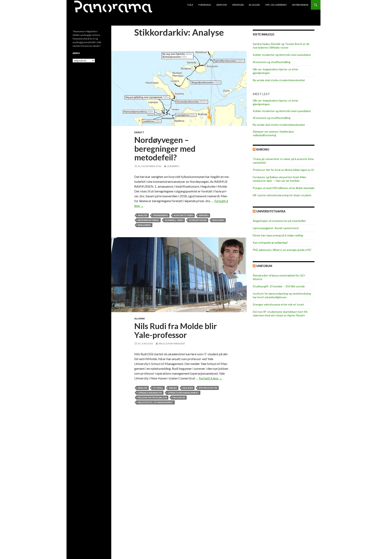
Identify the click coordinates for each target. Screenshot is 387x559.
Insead (173, 388)
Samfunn (221, 4)
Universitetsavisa (270, 211)
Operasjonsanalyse (150, 392)
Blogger (254, 4)
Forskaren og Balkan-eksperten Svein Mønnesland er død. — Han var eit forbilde (280, 178)
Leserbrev (173, 166)
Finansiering (160, 215)
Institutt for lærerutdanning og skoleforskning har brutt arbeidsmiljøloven (282, 295)
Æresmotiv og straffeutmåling (271, 62)
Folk (190, 4)
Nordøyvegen (198, 220)
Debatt (139, 132)
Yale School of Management (155, 402)
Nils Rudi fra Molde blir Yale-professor (175, 330)
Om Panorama (300, 4)
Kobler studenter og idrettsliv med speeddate (282, 54)
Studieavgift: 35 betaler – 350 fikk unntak (279, 286)
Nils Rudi (188, 388)
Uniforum (264, 266)
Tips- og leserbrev (276, 4)
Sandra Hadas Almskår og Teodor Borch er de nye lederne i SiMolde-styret (281, 45)
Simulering (144, 225)
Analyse (142, 215)
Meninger (238, 4)
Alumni (139, 318)
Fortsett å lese (210, 378)
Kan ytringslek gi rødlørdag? (270, 242)
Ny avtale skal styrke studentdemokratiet (279, 80)
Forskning (204, 4)
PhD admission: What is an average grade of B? (282, 249)
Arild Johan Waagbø (171, 343)
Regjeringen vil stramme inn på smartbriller (279, 220)
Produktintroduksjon (152, 397)
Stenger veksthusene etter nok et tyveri (278, 304)
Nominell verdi (174, 220)
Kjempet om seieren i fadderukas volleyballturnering (273, 133)
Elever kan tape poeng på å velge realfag (278, 235)
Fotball (158, 388)
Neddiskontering (148, 220)
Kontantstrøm (183, 215)
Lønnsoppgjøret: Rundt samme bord (276, 228)
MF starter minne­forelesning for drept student (282, 195)
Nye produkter (208, 388)
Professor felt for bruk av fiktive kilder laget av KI (283, 169)
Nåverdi (204, 215)
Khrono (262, 149)
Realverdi (218, 220)
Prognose (179, 397)
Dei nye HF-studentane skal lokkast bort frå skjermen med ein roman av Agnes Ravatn (280, 313)
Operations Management (183, 392)
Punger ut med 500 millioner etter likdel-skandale (283, 188)
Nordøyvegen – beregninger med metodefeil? (165, 148)
